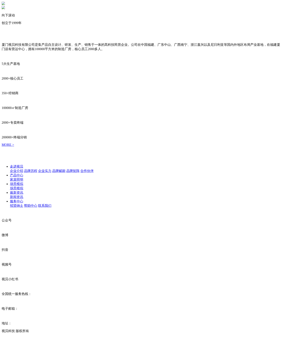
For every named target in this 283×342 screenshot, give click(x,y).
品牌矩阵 (73, 171)
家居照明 (16, 179)
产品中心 (16, 175)
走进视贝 (16, 166)
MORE (8, 144)
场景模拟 (16, 184)
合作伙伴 (87, 171)
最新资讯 (16, 192)
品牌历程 (30, 171)
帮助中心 (30, 205)
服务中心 (16, 201)
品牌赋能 (58, 171)
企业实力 (44, 171)
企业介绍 (16, 171)
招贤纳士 (16, 205)
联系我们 (44, 205)
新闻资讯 (16, 197)
